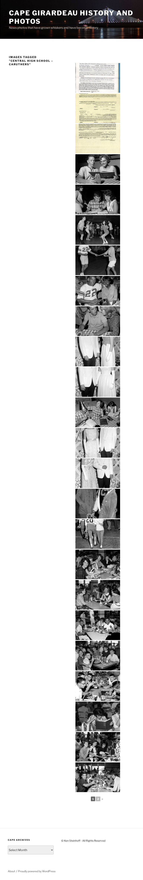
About (11, 871)
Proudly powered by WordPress (36, 871)
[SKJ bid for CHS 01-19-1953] (97, 78)
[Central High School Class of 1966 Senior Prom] (97, 351)
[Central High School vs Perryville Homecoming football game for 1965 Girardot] (97, 534)
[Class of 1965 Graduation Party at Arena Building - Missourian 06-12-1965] (97, 169)
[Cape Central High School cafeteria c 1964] (97, 564)
